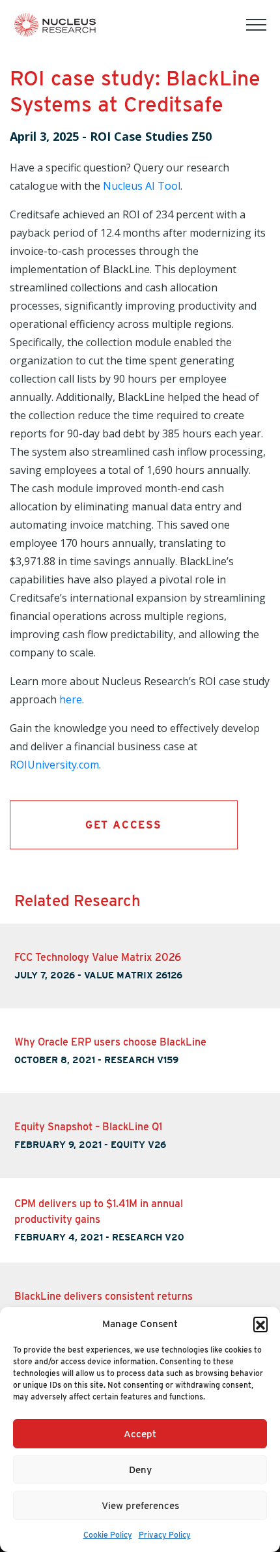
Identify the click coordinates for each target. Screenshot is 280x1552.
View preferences (140, 1506)
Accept (140, 1434)
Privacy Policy (165, 1535)
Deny (140, 1470)
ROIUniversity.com (54, 764)
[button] (260, 1323)
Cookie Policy (107, 1535)
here (70, 699)
